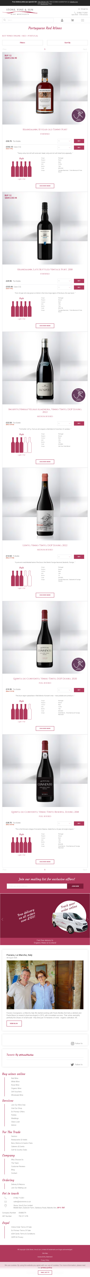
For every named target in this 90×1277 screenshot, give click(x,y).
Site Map (45, 1253)
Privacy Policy (45, 1260)
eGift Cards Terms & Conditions (23, 1234)
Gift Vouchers (16, 1092)
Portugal (33, 36)
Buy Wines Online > (12, 36)
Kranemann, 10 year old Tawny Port (45, 129)
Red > (25, 36)
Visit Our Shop (16, 1108)
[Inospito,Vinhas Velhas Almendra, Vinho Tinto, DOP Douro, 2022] (45, 368)
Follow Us (78, 1044)
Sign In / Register (62, 20)
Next (88, 919)
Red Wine (14, 1078)
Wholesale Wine (17, 1095)
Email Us (84, 9)
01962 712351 (79, 13)
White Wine (15, 1082)
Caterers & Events (17, 1147)
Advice (13, 1125)
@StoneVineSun (26, 1055)
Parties (13, 1115)
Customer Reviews (18, 1166)
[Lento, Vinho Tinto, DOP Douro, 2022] (45, 504)
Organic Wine (16, 1088)
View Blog (14, 1023)
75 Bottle (12, 557)
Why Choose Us (17, 1160)
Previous (2, 919)
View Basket (72, 20)
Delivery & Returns (18, 1184)
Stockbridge (44, 4)
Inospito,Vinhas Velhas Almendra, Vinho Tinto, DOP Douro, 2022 (45, 411)
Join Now (75, 886)
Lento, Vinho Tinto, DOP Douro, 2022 (45, 545)
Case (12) (13, 147)
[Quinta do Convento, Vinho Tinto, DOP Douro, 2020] (45, 637)
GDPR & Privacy (17, 1237)
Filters (22, 43)
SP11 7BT (61, 1208)
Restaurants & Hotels (19, 1140)
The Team (15, 1163)
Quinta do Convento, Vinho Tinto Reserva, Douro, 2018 (45, 812)
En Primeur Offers (18, 1112)
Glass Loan (15, 1122)
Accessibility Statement (45, 1257)
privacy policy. (46, 1268)
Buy (79, 141)
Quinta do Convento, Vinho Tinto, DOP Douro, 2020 (45, 678)
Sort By (67, 43)
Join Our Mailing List (18, 1188)
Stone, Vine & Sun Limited (19, 12)
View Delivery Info (43, 2)
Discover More (45, 186)
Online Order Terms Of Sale (21, 1227)
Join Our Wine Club (18, 1105)
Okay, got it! (45, 1272)
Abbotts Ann (74, 2)
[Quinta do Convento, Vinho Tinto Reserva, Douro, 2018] (45, 771)
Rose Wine (15, 1085)
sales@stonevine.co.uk (22, 1202)
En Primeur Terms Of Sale (21, 1231)
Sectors (14, 1136)
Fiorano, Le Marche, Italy (19, 955)
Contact (14, 1173)
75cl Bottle (13, 423)
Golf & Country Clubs (19, 1150)
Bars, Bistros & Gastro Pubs (22, 1143)
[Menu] (82, 20)
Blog (13, 1170)
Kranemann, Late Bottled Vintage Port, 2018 (45, 269)
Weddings (15, 1118)
